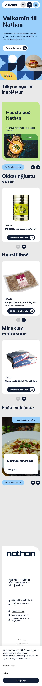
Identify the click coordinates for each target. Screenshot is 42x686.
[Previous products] (18, 247)
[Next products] (24, 247)
